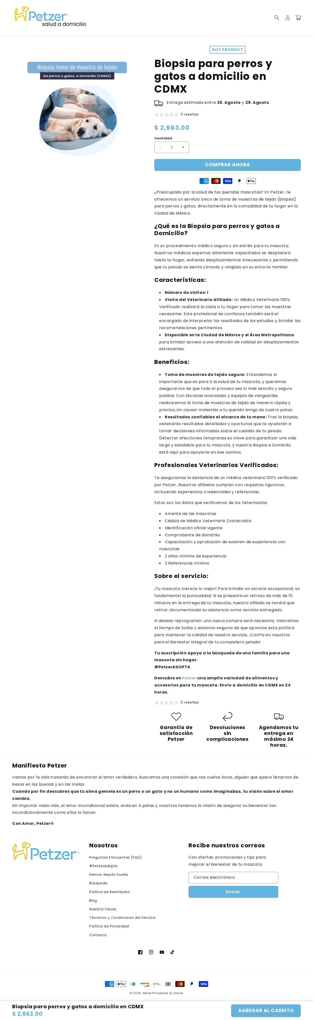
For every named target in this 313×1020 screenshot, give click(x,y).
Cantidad (163, 138)
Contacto (98, 935)
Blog (93, 900)
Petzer (189, 678)
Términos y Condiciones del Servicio (122, 917)
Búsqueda (98, 883)
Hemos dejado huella (108, 874)
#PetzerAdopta (103, 866)
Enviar (233, 892)
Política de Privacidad (109, 926)
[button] (276, 17)
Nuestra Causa (102, 909)
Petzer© (149, 993)
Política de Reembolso (109, 891)
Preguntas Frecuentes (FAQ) (115, 857)
